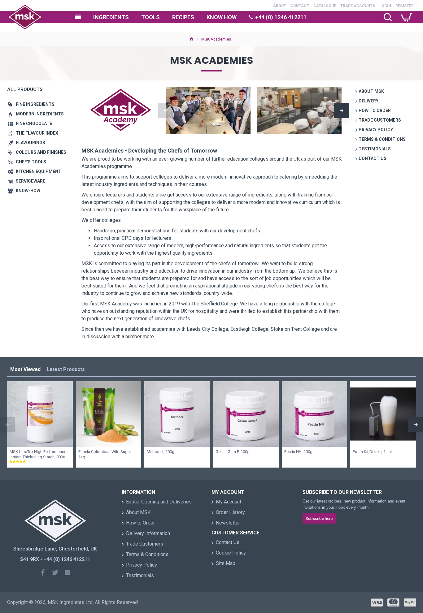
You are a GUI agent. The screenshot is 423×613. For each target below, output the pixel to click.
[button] (165, 110)
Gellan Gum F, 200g (233, 451)
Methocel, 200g (160, 451)
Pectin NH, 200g (298, 451)
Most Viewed (25, 369)
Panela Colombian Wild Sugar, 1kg (105, 454)
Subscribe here (319, 518)
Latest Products (66, 369)
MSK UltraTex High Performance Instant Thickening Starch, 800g (38, 454)
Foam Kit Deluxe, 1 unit (373, 451)
